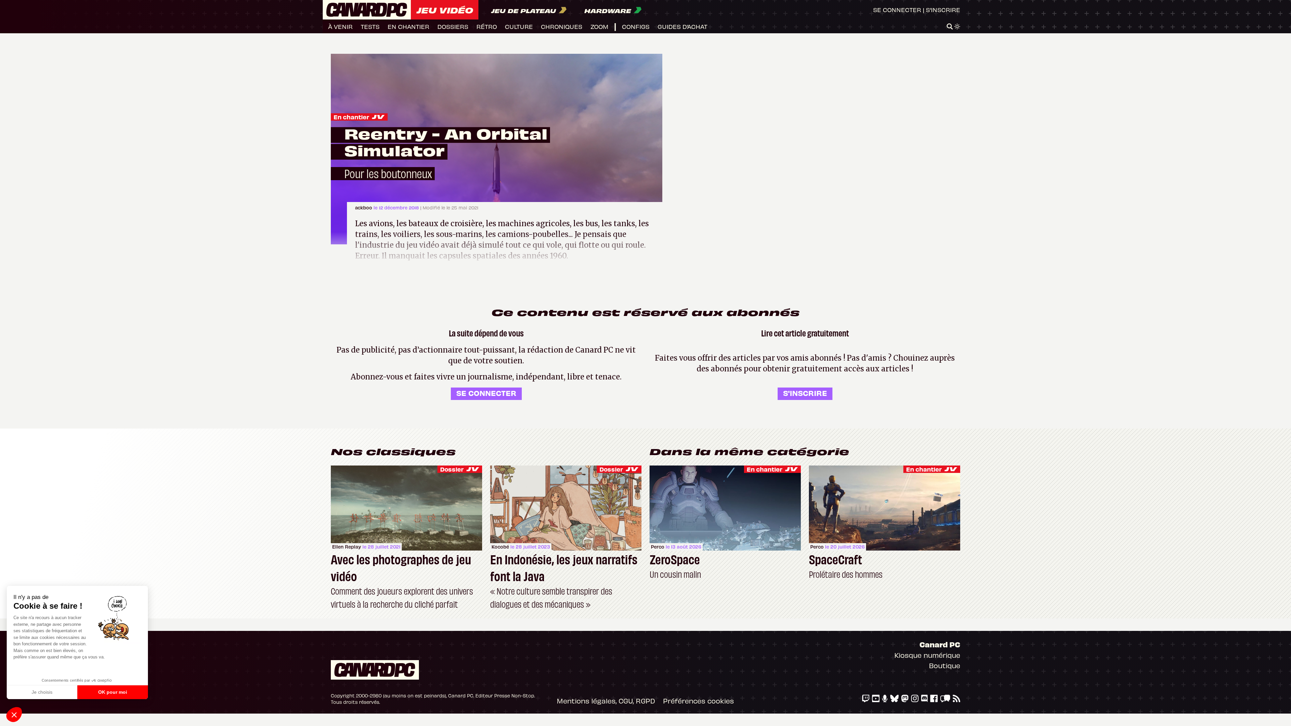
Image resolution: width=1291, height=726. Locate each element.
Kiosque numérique (927, 655)
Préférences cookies (698, 700)
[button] (14, 715)
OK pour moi (112, 692)
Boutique (944, 665)
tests (370, 26)
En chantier (351, 117)
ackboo (364, 207)
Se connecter (897, 9)
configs (636, 26)
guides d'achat (682, 26)
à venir (340, 26)
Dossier (452, 469)
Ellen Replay (346, 547)
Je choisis (42, 692)
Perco (657, 547)
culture (519, 26)
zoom (599, 26)
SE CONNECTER (486, 393)
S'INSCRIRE (805, 393)
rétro (486, 26)
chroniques (561, 26)
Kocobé (500, 547)
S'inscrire (943, 9)
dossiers (452, 26)
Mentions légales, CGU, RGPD (606, 700)
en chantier (408, 26)
